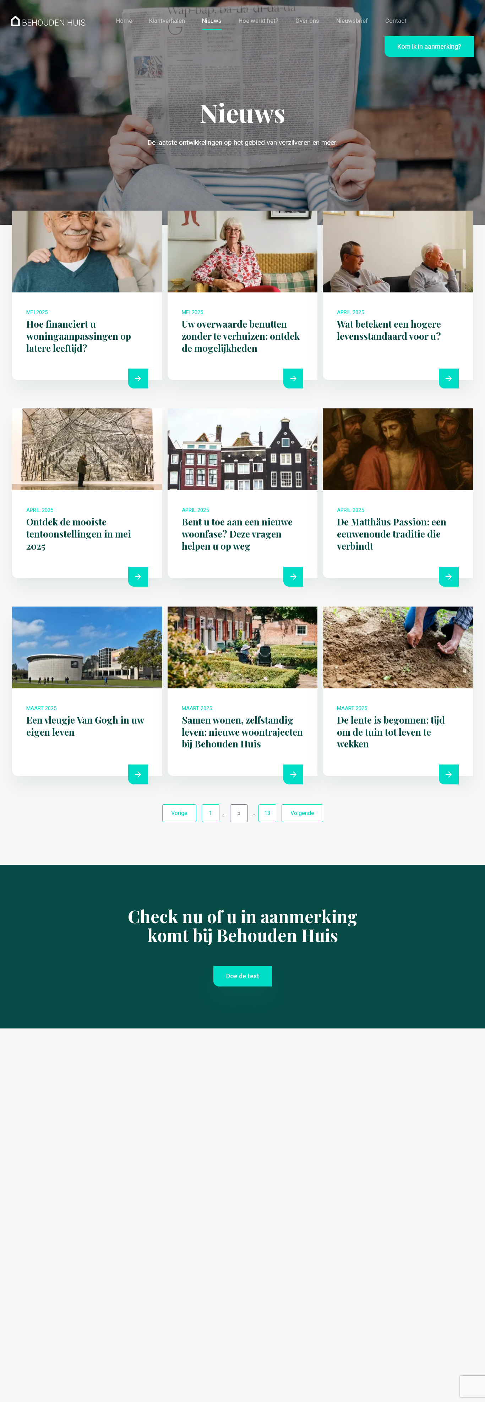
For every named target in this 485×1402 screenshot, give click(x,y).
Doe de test (242, 976)
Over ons (307, 20)
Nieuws (212, 20)
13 (267, 813)
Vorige (179, 813)
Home (124, 20)
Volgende (302, 813)
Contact (396, 20)
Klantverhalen (167, 20)
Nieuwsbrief (352, 20)
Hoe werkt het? (258, 20)
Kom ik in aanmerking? (429, 46)
